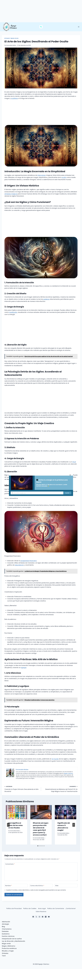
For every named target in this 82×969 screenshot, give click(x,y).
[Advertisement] (41, 11)
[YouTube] (48, 916)
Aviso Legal (42, 908)
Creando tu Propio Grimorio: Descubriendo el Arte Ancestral (21, 789)
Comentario (10, 864)
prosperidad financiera (29, 561)
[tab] (37, 845)
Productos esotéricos (9, 948)
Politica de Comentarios (55, 908)
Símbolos (5, 953)
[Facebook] (33, 916)
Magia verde (6, 944)
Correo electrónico (37, 886)
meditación (13, 312)
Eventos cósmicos (8, 936)
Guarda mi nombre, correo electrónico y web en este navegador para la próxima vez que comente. (36, 890)
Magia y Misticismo (8, 946)
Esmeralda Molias (11, 45)
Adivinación (6, 922)
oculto (64, 177)
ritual (74, 462)
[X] (36, 916)
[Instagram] (39, 916)
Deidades (5, 931)
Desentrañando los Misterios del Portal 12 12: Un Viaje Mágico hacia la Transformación (61, 789)
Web (56, 886)
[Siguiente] (73, 825)
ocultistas (14, 98)
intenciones (41, 175)
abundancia (19, 565)
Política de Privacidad (14, 908)
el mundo (55, 759)
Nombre (8, 886)
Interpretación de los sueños (12, 939)
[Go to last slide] (8, 825)
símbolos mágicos (10, 194)
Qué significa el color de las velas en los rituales (15, 825)
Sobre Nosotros (41, 911)
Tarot (4, 956)
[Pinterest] (42, 916)
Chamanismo (6, 929)
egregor (23, 668)
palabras (46, 299)
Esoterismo (5, 934)
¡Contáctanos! (71, 908)
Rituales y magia (9, 38)
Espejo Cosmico (68, 773)
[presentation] (16, 812)
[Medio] (45, 916)
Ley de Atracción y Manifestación (13, 941)
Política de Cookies (29, 908)
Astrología (5, 924)
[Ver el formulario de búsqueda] (41, 26)
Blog (16, 38)
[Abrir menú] (78, 27)
